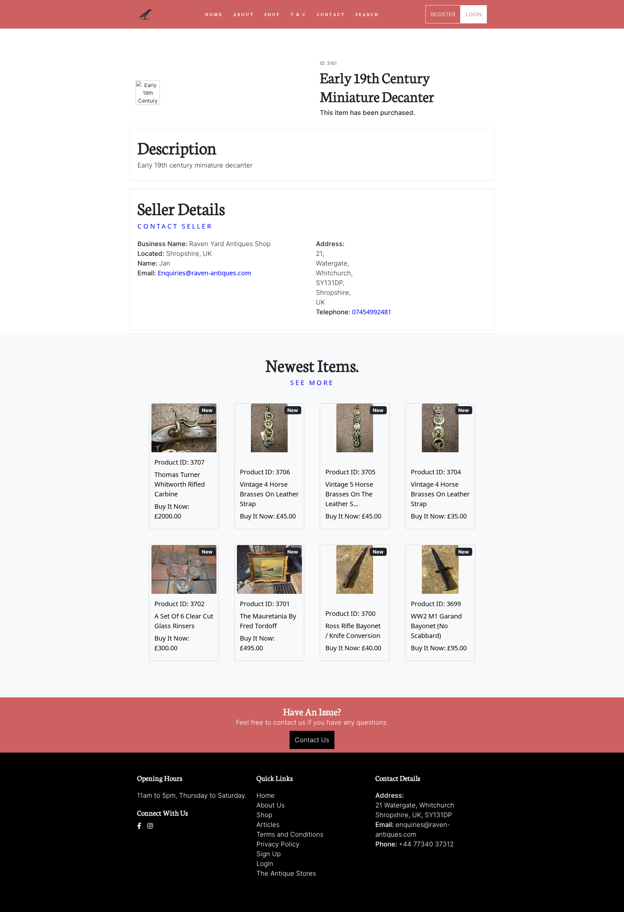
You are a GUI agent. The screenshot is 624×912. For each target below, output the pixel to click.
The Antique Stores (286, 873)
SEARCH (367, 14)
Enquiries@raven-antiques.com (204, 273)
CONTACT (331, 14)
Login (264, 864)
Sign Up (268, 854)
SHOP (272, 14)
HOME (214, 14)
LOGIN (474, 14)
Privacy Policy (277, 844)
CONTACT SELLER (175, 226)
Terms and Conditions (289, 834)
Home (265, 795)
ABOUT (243, 14)
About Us (270, 805)
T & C (298, 14)
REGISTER (443, 14)
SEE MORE (312, 382)
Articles (268, 825)
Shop (264, 815)
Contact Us (312, 740)
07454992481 (371, 311)
